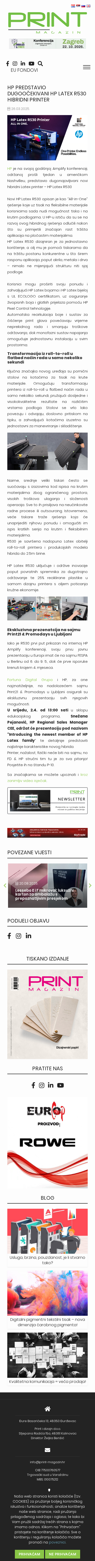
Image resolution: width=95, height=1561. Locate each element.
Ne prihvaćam (62, 1554)
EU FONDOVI (24, 70)
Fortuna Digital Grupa (32, 679)
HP (9, 168)
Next (90, 885)
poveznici (57, 1542)
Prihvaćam (29, 1554)
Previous (4, 885)
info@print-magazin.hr (47, 1462)
